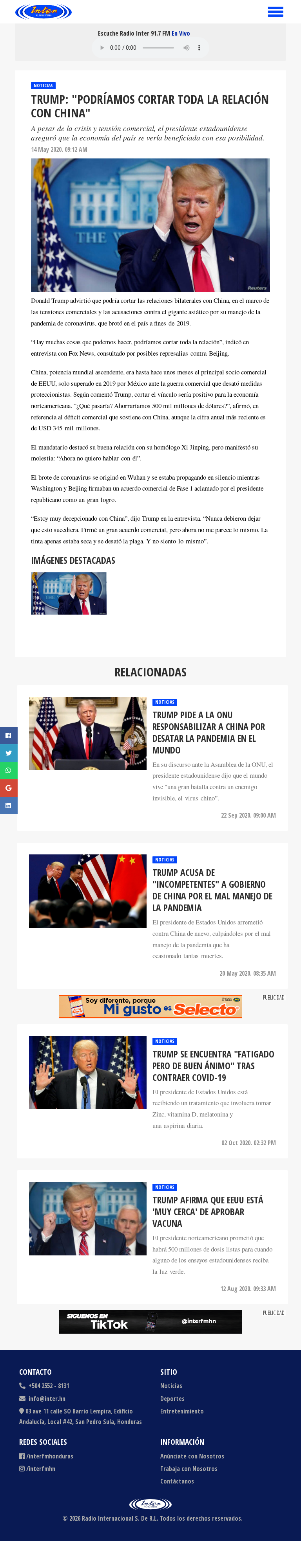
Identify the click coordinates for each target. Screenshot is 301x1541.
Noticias (43, 85)
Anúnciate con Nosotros (192, 1456)
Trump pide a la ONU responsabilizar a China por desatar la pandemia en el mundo (208, 732)
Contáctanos (177, 1481)
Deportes (172, 1398)
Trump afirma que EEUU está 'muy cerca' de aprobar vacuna (207, 1211)
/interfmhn (40, 1468)
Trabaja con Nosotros (189, 1468)
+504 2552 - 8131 (48, 1385)
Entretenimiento (182, 1411)
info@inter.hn (47, 1398)
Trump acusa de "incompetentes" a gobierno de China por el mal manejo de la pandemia (212, 890)
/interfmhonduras (49, 1456)
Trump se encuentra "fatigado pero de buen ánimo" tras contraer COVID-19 (213, 1065)
